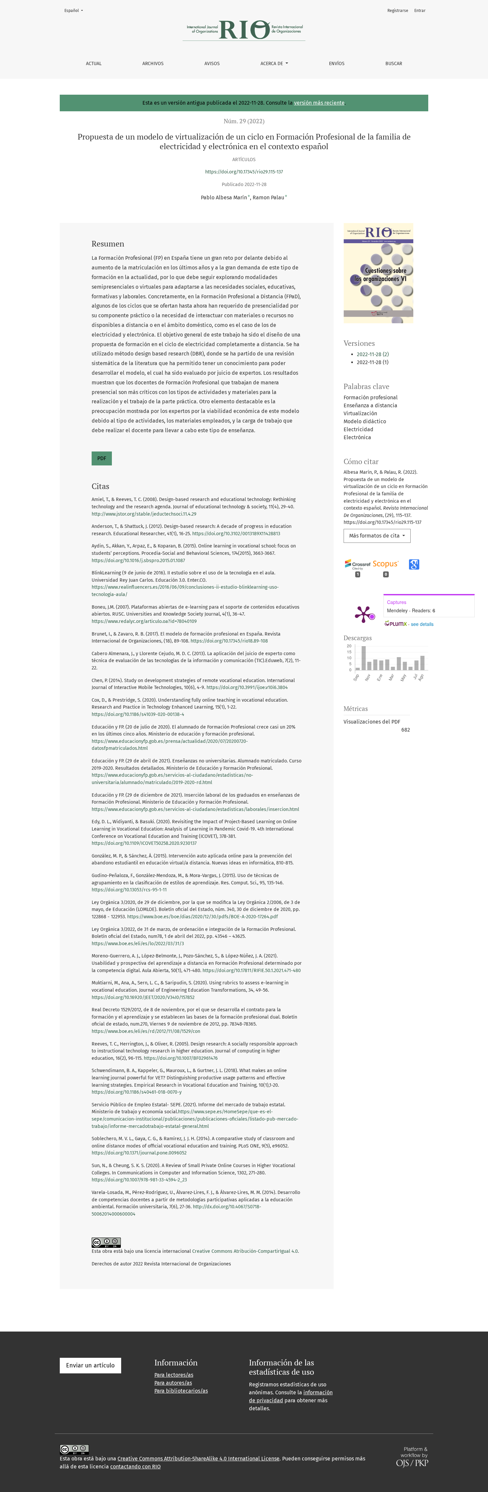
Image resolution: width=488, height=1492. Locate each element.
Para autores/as (173, 1383)
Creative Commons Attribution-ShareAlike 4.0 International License (199, 1458)
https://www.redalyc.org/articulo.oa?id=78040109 (144, 621)
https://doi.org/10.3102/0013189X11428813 (236, 534)
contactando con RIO (135, 1466)
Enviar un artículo (90, 1365)
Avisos (212, 63)
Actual (94, 63)
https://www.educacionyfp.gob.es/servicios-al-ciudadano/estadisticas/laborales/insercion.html (195, 809)
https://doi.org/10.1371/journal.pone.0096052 (139, 1153)
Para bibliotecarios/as (181, 1391)
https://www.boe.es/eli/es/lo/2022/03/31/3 (138, 943)
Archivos (153, 63)
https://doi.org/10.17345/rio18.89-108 (229, 641)
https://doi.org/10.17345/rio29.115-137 (244, 172)
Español (75, 10)
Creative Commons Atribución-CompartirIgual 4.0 (245, 1251)
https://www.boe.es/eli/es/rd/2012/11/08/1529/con (146, 1031)
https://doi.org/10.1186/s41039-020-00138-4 (138, 714)
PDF (101, 458)
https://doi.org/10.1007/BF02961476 (181, 1058)
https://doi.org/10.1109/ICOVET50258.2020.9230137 (144, 843)
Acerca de (272, 63)
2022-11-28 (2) (373, 354)
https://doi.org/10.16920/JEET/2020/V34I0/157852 (143, 997)
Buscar (393, 63)
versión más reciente (319, 103)
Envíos (337, 63)
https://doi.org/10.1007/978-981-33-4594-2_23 (139, 1180)
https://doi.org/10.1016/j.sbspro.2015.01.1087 (138, 560)
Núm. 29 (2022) (244, 121)
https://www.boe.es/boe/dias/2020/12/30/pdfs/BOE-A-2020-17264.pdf (202, 917)
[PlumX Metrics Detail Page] (363, 614)
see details (422, 624)
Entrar (420, 10)
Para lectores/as (173, 1375)
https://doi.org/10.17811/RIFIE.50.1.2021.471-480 (252, 970)
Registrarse (397, 10)
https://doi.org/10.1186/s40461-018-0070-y (137, 1092)
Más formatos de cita (375, 536)
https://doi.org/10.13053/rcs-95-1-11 (129, 890)
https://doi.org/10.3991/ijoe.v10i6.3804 (247, 687)
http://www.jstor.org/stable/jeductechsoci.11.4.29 (144, 514)
